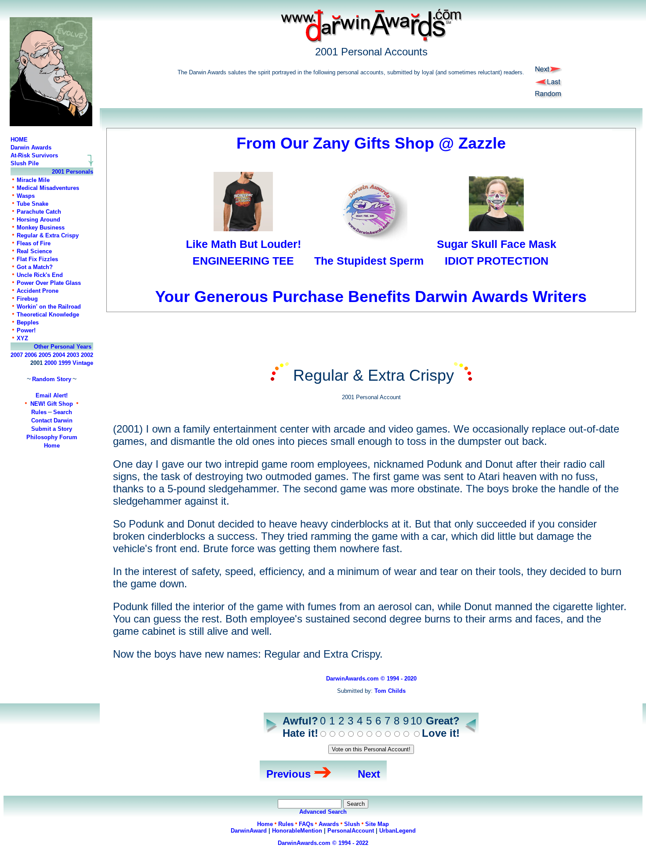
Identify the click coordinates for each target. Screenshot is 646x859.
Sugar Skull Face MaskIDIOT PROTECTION (496, 252)
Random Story (51, 379)
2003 (73, 355)
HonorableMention (297, 830)
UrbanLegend (397, 830)
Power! (26, 330)
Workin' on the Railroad (49, 306)
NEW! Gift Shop (51, 403)
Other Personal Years (62, 346)
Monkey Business (41, 227)
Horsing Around (38, 219)
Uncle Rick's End (40, 275)
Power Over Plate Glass (49, 283)
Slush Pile (25, 163)
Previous (288, 774)
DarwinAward (249, 830)
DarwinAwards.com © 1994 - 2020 (371, 678)
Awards (329, 824)
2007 (17, 355)
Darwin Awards (31, 147)
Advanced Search (323, 811)
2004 (59, 355)
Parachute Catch (39, 211)
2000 (50, 363)
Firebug (27, 298)
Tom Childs (390, 691)
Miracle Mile (33, 180)
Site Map (377, 824)
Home (52, 445)
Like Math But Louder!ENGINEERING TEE (243, 252)
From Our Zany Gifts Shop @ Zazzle (371, 143)
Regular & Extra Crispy (48, 235)
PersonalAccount (350, 830)
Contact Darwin (52, 420)
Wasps (26, 196)
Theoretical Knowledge (48, 314)
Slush (352, 824)
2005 (45, 355)
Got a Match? (35, 267)
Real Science (34, 251)
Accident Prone (37, 291)
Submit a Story (51, 429)
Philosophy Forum (51, 437)
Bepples (28, 322)
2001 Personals (72, 171)
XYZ (22, 338)
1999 (64, 363)
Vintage (83, 363)
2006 (31, 355)
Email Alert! (52, 395)
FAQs (306, 824)
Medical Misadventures (48, 188)
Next (369, 774)
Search (62, 412)
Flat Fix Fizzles (37, 259)
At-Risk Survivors (34, 155)
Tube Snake (32, 203)
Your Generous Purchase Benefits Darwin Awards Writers (371, 297)
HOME (19, 139)
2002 (87, 355)
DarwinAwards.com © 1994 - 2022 (323, 843)
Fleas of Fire (34, 243)
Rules (39, 412)
